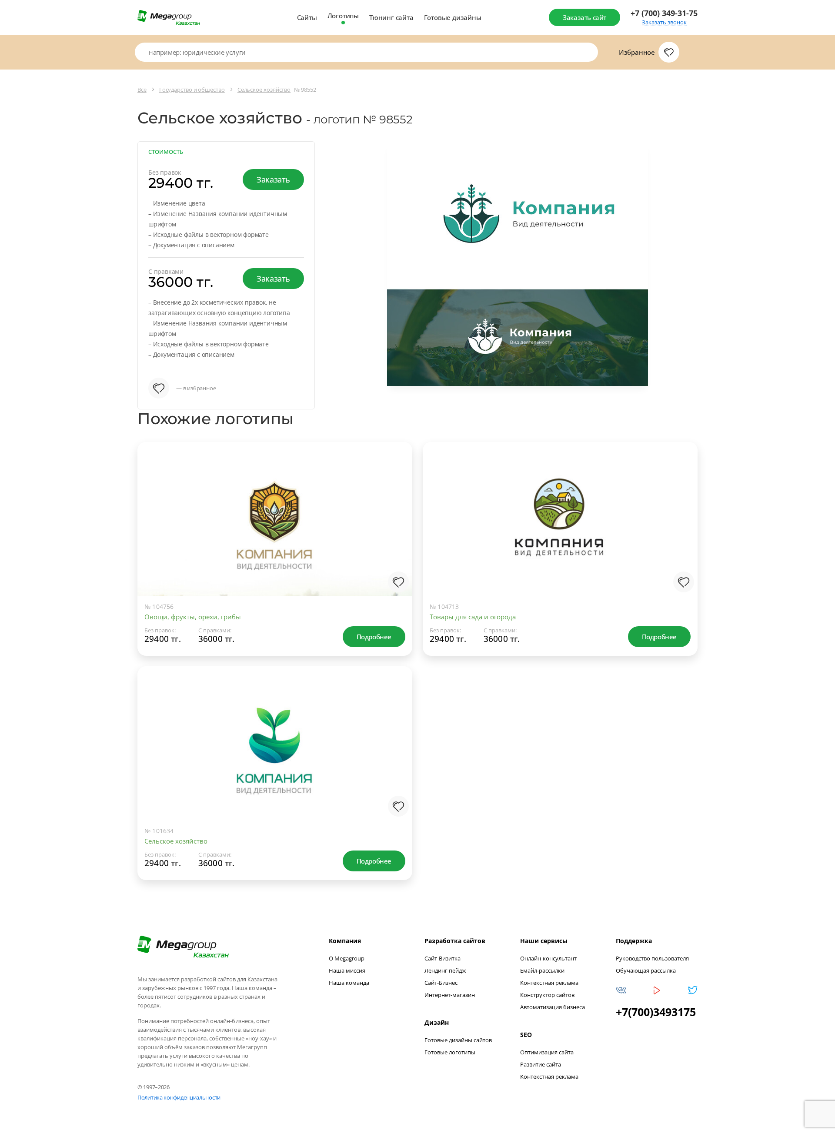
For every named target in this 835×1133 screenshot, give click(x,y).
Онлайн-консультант (548, 958)
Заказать (273, 179)
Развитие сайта (540, 1064)
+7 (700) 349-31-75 (664, 13)
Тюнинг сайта (391, 17)
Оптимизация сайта (547, 1052)
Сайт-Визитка (442, 958)
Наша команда (349, 983)
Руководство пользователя (652, 958)
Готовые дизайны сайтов (458, 1040)
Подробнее (374, 636)
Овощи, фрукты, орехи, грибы (192, 616)
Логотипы (343, 15)
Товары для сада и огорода (473, 616)
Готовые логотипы (449, 1052)
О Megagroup (346, 958)
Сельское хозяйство (175, 841)
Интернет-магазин (449, 995)
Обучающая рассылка (646, 970)
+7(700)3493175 (656, 1012)
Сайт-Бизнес (441, 983)
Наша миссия (347, 970)
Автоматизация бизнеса (552, 1007)
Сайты (307, 17)
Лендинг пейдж (445, 970)
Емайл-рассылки (542, 970)
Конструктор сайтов (547, 995)
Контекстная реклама (549, 983)
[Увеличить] (396, 560)
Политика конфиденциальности (178, 1097)
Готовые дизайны (452, 17)
